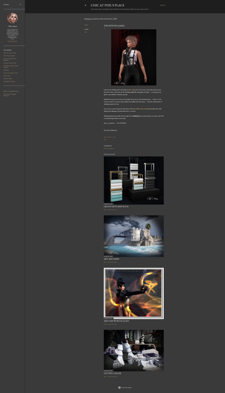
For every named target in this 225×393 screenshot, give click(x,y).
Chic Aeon (12, 26)
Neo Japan (132, 90)
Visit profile (12, 41)
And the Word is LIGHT (116, 321)
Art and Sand (111, 259)
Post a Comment (109, 148)
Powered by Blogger (126, 387)
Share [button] (86, 25)
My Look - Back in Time (11, 73)
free (85, 32)
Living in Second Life (10, 63)
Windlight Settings (9, 81)
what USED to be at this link (141, 109)
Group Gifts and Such (116, 206)
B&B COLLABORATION (11, 91)
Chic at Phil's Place (107, 5)
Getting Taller (112, 373)
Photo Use (7, 76)
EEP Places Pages (9, 56)
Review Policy (8, 78)
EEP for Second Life (10, 53)
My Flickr (6, 70)
